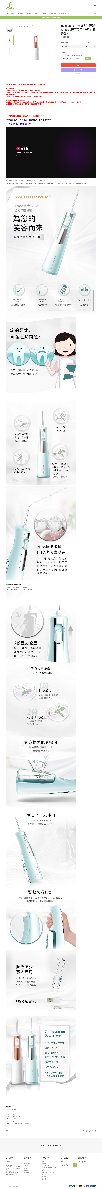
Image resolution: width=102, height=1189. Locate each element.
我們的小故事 (27, 1163)
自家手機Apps (45, 1179)
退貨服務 (44, 1176)
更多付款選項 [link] (78, 73)
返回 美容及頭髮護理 (52, 1146)
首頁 (25, 1161)
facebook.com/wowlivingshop (13, 1162)
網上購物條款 (27, 1170)
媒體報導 (45, 13)
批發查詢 (26, 1168)
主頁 (7, 13)
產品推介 (28, 13)
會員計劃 (53, 13)
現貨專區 (37, 13)
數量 (89, 42)
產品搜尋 (44, 1161)
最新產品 (20, 13)
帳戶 (95, 13)
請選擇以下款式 (64, 42)
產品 (12, 13)
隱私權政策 (26, 1173)
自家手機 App (62, 13)
